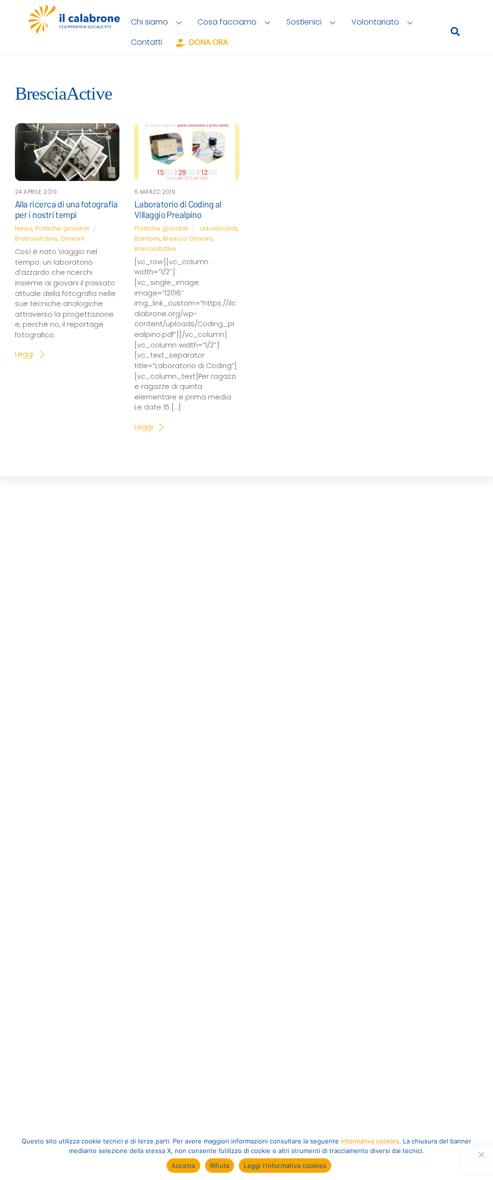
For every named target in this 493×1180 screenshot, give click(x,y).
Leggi (24, 354)
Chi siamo (149, 21)
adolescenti (218, 228)
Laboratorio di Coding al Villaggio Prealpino (177, 209)
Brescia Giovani (187, 238)
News (23, 228)
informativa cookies (370, 1141)
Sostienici (304, 21)
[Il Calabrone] (74, 29)
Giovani (72, 238)
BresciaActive (36, 238)
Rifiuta (220, 1165)
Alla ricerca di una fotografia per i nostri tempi (66, 209)
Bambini (147, 238)
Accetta (183, 1165)
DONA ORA (207, 42)
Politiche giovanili (62, 228)
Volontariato (375, 21)
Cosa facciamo (227, 21)
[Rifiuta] (481, 1154)
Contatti (146, 42)
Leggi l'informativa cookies (285, 1165)
